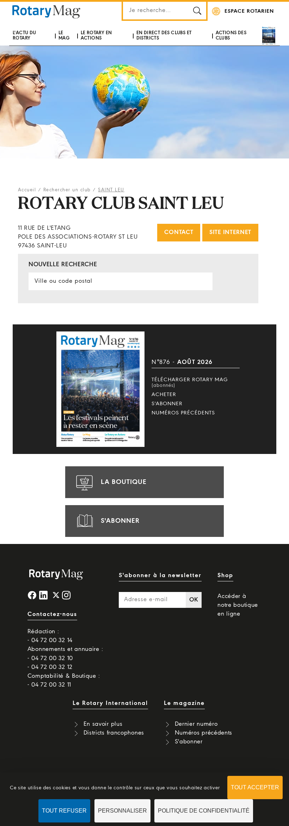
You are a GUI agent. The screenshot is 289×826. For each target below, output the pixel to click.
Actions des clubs (231, 35)
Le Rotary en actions (96, 35)
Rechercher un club (67, 190)
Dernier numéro (196, 724)
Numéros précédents (183, 413)
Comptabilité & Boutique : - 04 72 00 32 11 (63, 680)
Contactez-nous (52, 614)
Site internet (230, 232)
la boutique (124, 482)
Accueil (27, 190)
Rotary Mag (46, 11)
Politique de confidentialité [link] (204, 811)
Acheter (164, 394)
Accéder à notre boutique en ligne (237, 605)
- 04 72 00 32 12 (50, 667)
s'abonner (120, 521)
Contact (178, 232)
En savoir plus (103, 724)
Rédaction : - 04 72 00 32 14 (50, 636)
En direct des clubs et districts (164, 35)
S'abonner (167, 404)
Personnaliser (122, 811)
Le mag (64, 35)
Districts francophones (114, 733)
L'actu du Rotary (24, 35)
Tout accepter (255, 787)
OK (193, 600)
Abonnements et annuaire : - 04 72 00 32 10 (65, 654)
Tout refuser (64, 811)
